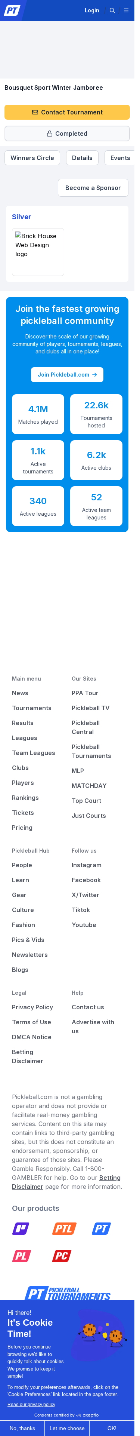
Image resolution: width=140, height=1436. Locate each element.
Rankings (25, 797)
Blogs (20, 969)
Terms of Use (31, 1022)
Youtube (84, 925)
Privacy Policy (32, 1007)
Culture (23, 910)
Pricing (22, 827)
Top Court (86, 800)
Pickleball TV (91, 708)
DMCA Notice (32, 1037)
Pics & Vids (28, 939)
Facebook (86, 880)
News (20, 693)
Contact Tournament (72, 112)
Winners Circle (32, 158)
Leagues (24, 738)
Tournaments (32, 708)
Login (92, 10)
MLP (78, 770)
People (22, 865)
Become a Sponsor (93, 187)
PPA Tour (85, 693)
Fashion (23, 925)
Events (120, 158)
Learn (20, 880)
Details (82, 158)
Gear (19, 895)
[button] (112, 10)
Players (23, 782)
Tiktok (81, 910)
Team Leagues (33, 753)
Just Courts (89, 815)
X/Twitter (85, 895)
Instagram (87, 865)
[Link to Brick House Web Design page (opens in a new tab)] (38, 252)
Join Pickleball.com (63, 374)
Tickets (23, 812)
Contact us (88, 1007)
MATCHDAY (89, 785)
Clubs (20, 767)
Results (23, 723)
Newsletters (30, 954)
